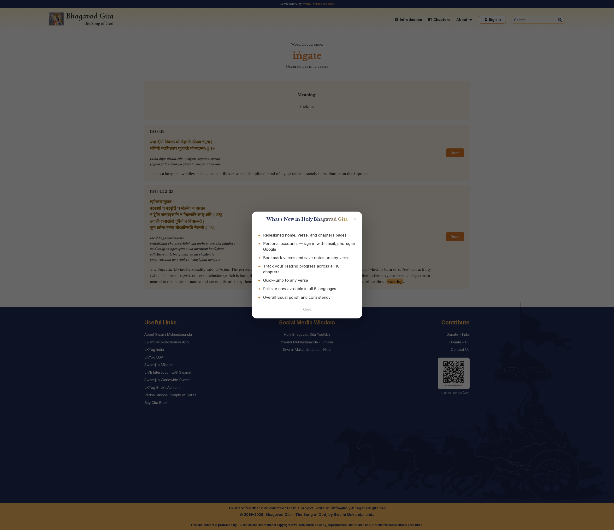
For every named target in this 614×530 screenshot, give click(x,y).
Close (307, 309)
